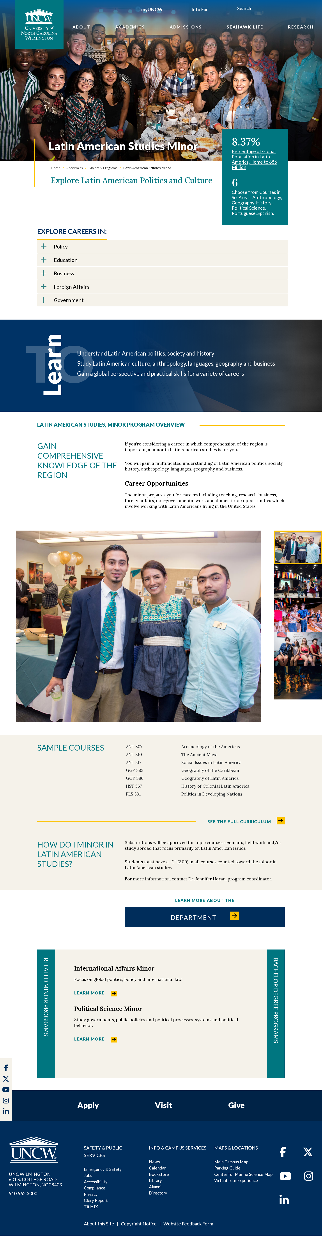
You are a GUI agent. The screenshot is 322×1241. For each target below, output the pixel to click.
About (81, 26)
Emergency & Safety (103, 1169)
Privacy (91, 1194)
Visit (163, 1105)
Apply (88, 1105)
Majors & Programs (102, 168)
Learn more (89, 992)
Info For (199, 9)
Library (155, 1180)
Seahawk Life (245, 26)
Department (194, 917)
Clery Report (96, 1200)
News (154, 1161)
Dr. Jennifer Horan (207, 879)
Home (55, 168)
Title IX (91, 1206)
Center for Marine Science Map (243, 1174)
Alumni (155, 1186)
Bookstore (159, 1174)
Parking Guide (227, 1167)
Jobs (88, 1175)
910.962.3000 (23, 1193)
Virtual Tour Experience (236, 1180)
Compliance (94, 1187)
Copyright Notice (139, 1223)
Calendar (157, 1167)
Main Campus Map (231, 1161)
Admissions (186, 26)
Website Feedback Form (188, 1223)
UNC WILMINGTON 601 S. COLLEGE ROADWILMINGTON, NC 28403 (35, 1179)
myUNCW (152, 9)
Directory (158, 1192)
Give (236, 1105)
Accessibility (96, 1181)
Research (301, 26)
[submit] (256, 9)
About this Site (99, 1223)
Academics (130, 26)
